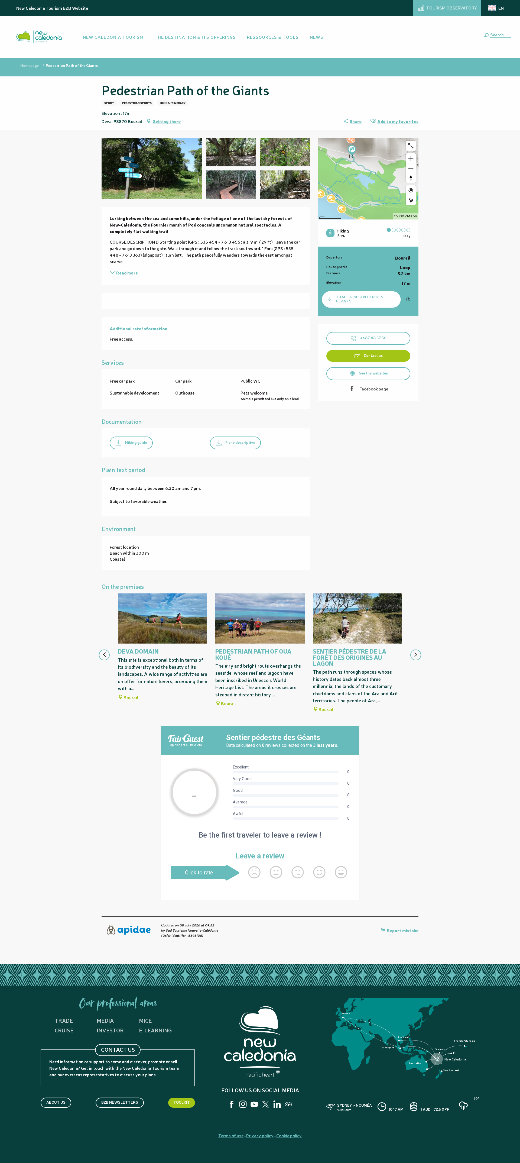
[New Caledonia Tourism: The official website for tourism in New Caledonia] (39, 37)
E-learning (155, 1030)
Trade (64, 1020)
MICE (145, 1020)
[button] (499, 34)
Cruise (64, 1030)
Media (105, 1020)
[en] (496, 7)
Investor (110, 1030)
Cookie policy (289, 1135)
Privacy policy (260, 1135)
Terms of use (230, 1135)
